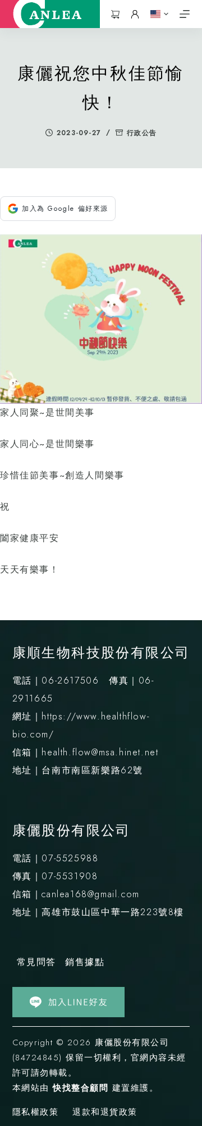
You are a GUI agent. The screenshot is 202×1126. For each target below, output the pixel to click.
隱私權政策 (35, 1112)
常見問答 (36, 962)
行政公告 (142, 133)
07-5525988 (70, 858)
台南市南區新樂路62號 (92, 770)
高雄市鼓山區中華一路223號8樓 (113, 912)
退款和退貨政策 (104, 1112)
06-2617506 (70, 680)
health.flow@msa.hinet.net (100, 752)
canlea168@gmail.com (90, 894)
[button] (159, 14)
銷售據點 (84, 962)
